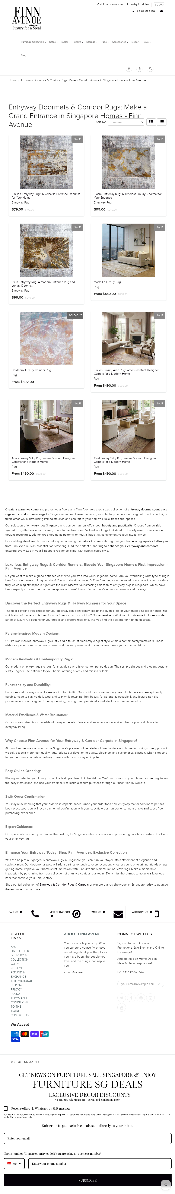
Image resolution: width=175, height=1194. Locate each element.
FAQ (13, 947)
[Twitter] (121, 998)
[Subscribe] (159, 984)
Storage (90, 42)
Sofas (52, 42)
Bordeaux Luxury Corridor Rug (31, 370)
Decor (135, 42)
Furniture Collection (32, 42)
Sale (146, 42)
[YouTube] (121, 1007)
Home (12, 80)
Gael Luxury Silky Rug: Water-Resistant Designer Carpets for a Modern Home (125, 460)
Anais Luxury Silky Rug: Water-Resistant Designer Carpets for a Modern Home (43, 460)
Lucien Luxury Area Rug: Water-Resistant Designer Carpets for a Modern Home (126, 372)
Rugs (104, 42)
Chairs (77, 42)
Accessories (119, 42)
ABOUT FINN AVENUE (83, 934)
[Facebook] (131, 998)
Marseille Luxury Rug (107, 282)
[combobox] (14, 1163)
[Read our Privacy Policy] (169, 1115)
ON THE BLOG (20, 951)
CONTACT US (20, 1015)
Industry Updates (138, 4)
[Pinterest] (141, 998)
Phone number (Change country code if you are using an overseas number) (52, 1153)
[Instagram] (150, 998)
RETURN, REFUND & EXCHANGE (18, 972)
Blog (23, 55)
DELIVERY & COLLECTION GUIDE (19, 960)
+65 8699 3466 (145, 11)
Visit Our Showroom (110, 4)
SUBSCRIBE (88, 1180)
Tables (65, 42)
